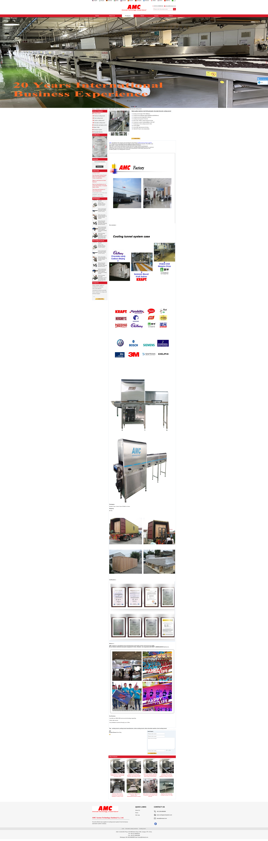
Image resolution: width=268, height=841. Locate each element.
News (142, 16)
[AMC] (134, 8)
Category (98, 108)
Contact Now (99, 299)
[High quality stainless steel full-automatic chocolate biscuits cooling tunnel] (119, 121)
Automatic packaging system (100, 125)
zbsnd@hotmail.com (171, 6)
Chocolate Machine (98, 132)
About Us (112, 16)
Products (128, 16)
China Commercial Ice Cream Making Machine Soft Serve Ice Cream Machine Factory (102, 217)
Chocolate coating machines (131, 828)
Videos (171, 16)
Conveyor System (98, 129)
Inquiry (156, 16)
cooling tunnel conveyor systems (144, 142)
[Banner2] (134, 62)
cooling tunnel (115, 728)
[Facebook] (155, 823)
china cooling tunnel (139, 728)
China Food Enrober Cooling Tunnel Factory (101, 228)
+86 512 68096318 (158, 6)
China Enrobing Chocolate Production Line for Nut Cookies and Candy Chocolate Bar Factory (102, 210)
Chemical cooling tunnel (99, 115)
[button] (131, 106)
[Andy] (94, 296)
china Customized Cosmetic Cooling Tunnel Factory (102, 234)
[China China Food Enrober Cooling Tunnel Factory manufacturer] (95, 229)
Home (97, 16)
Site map (137, 815)
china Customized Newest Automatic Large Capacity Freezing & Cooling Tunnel (102, 203)
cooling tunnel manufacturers (126, 728)
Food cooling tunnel (98, 118)
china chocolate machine (151, 728)
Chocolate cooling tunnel (99, 122)
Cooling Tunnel (104, 108)
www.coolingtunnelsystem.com (164, 815)
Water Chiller (97, 127)
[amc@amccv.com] (110, 734)
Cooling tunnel (142, 828)
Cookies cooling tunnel (99, 120)
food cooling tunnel (162, 728)
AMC (110, 142)
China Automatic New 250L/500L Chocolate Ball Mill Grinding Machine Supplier (102, 223)
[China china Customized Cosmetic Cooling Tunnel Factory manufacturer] (95, 235)
